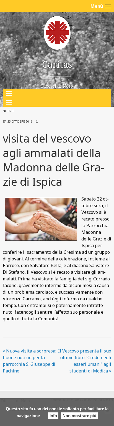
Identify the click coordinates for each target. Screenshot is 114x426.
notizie (8, 111)
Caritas (57, 64)
